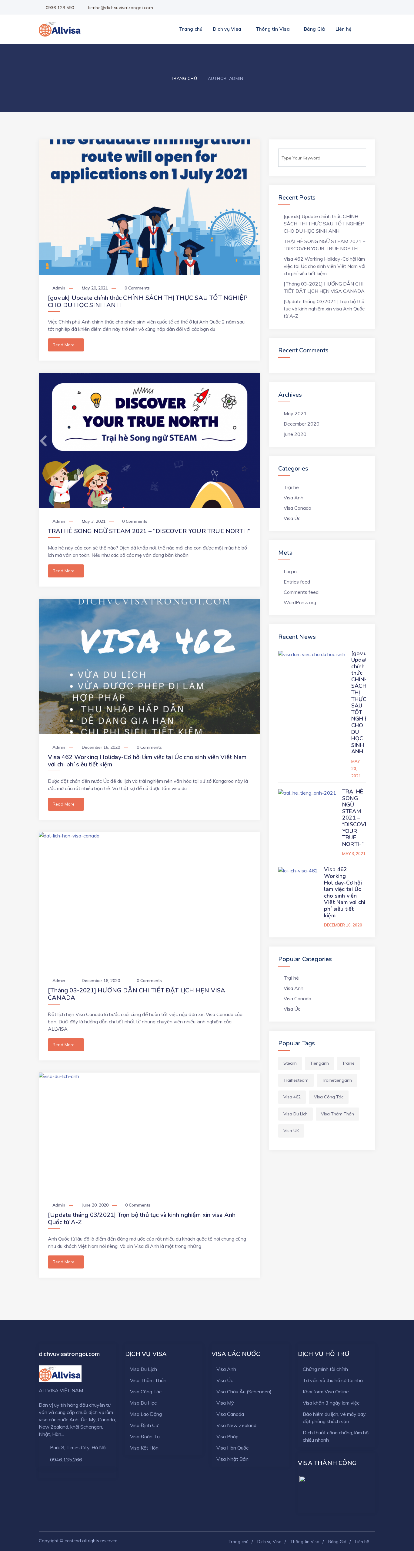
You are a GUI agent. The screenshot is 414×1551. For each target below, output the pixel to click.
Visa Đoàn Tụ (145, 1436)
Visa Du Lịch (143, 1369)
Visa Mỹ (225, 1403)
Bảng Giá (314, 29)
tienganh (319, 1063)
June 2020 (295, 434)
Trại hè (291, 487)
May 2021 (295, 413)
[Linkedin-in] (372, 7)
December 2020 (301, 424)
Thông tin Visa (273, 29)
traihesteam (296, 1080)
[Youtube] (352, 7)
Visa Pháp (227, 1436)
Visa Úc (292, 518)
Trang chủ (191, 29)
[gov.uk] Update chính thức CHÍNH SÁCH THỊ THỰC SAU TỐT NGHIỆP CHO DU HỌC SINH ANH (148, 301)
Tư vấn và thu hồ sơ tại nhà (333, 1380)
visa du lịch (295, 1114)
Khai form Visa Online (326, 1391)
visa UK (291, 1130)
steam (290, 1063)
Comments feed (301, 592)
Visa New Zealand (236, 1425)
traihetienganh (337, 1080)
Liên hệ (344, 29)
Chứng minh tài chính (325, 1369)
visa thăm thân (337, 1114)
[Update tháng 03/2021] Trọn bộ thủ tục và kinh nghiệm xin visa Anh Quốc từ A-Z (141, 1218)
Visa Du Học (143, 1403)
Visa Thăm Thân (148, 1380)
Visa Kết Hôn (144, 1448)
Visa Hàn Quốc (232, 1448)
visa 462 (292, 1097)
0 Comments (137, 288)
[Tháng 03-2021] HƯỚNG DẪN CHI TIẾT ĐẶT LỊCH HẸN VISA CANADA (136, 994)
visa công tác (328, 1097)
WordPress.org (300, 602)
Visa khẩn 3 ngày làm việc (331, 1403)
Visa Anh (293, 498)
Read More (64, 345)
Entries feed (297, 582)
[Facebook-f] (342, 7)
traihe (348, 1063)
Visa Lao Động (146, 1414)
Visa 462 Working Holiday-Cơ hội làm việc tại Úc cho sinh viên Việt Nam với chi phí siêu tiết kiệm (147, 761)
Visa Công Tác (146, 1391)
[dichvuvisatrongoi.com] (60, 29)
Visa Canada (297, 508)
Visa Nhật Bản (232, 1459)
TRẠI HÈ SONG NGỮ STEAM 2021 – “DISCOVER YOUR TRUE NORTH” (149, 531)
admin (58, 288)
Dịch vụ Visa (227, 29)
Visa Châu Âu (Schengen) (244, 1391)
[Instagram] (362, 7)
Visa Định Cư (144, 1425)
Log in (290, 571)
